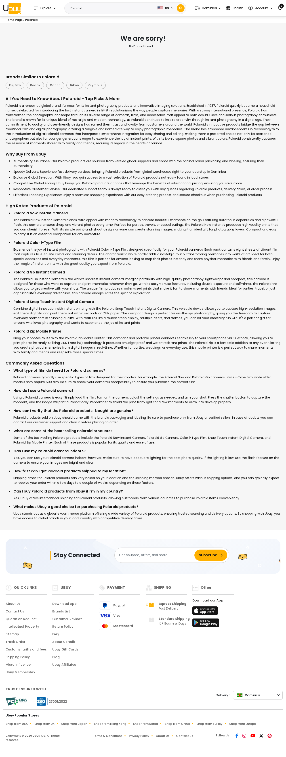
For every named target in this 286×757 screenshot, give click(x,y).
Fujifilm (15, 85)
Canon (55, 85)
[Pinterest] (269, 736)
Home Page (14, 20)
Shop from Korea (145, 724)
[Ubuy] (12, 8)
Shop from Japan (74, 724)
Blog (56, 657)
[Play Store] (205, 624)
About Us (13, 603)
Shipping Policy (18, 657)
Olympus (95, 85)
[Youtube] (253, 736)
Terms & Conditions (107, 736)
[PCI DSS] (16, 701)
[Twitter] (262, 736)
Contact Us (15, 611)
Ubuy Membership (20, 672)
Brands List (61, 611)
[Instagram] (245, 736)
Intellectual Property (22, 626)
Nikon (74, 85)
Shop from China (177, 724)
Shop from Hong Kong (110, 724)
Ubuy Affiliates (64, 664)
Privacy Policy (139, 736)
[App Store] (205, 612)
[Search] (181, 8)
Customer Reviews (67, 619)
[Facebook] (237, 736)
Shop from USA (17, 724)
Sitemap (12, 634)
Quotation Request (21, 619)
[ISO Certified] (49, 701)
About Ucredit (63, 642)
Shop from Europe (242, 724)
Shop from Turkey (209, 724)
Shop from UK (44, 724)
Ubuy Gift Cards (65, 649)
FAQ (55, 634)
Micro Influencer (19, 664)
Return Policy (62, 626)
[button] (208, 8)
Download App (64, 603)
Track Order (15, 642)
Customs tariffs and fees (26, 649)
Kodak (35, 85)
